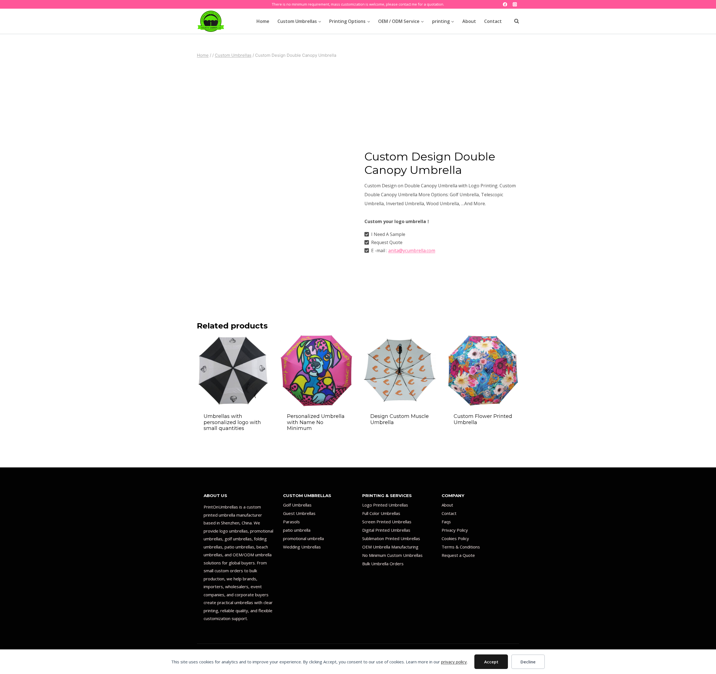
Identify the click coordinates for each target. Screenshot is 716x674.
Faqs (446, 521)
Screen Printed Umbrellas (386, 521)
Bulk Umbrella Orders (383, 563)
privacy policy (454, 661)
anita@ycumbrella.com (411, 250)
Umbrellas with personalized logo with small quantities (232, 422)
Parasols (291, 521)
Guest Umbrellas (299, 513)
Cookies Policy (455, 538)
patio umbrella (296, 530)
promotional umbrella (303, 538)
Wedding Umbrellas (302, 547)
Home (262, 21)
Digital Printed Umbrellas (386, 530)
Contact (493, 21)
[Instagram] (514, 4)
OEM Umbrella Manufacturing (390, 547)
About (469, 21)
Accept (491, 661)
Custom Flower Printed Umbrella (483, 419)
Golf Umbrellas (297, 505)
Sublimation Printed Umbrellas (391, 538)
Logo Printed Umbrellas (385, 505)
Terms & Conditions (461, 547)
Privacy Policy (455, 530)
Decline (528, 661)
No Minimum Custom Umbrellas (392, 555)
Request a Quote (458, 555)
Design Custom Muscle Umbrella (399, 419)
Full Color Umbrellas (381, 513)
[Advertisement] (358, 102)
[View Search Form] (513, 21)
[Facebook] (505, 4)
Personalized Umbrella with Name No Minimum (316, 422)
